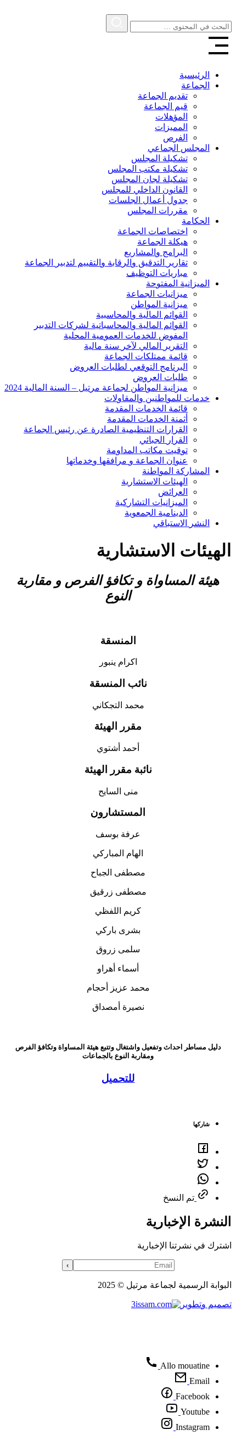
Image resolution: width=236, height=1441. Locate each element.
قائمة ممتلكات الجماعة (146, 356)
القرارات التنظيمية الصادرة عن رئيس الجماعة (106, 429)
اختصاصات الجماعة (152, 231)
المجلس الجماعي (179, 147)
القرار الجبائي (163, 439)
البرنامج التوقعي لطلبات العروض (129, 366)
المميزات (171, 127)
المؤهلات (171, 116)
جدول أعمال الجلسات (148, 200)
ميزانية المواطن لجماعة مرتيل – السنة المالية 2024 (96, 387)
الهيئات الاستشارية (154, 481)
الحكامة (196, 220)
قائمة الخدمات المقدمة (146, 408)
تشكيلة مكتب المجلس (148, 168)
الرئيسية (194, 75)
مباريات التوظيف (157, 273)
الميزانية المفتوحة (178, 283)
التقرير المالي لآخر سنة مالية (136, 346)
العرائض (173, 491)
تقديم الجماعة (163, 95)
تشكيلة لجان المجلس (149, 179)
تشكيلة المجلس (159, 158)
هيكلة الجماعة (162, 241)
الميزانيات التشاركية (151, 502)
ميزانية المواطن (159, 304)
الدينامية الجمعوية (156, 512)
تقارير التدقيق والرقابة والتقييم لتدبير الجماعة (106, 262)
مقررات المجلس (157, 210)
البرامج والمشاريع (156, 252)
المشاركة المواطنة (176, 471)
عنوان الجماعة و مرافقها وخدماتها (127, 460)
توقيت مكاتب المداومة (147, 450)
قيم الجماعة (166, 106)
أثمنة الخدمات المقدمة (147, 418)
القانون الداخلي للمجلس (145, 189)
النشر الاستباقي (181, 523)
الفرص (175, 137)
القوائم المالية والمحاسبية (142, 314)
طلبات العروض (160, 377)
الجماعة (195, 85)
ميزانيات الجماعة (157, 293)
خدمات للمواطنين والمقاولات (157, 398)
